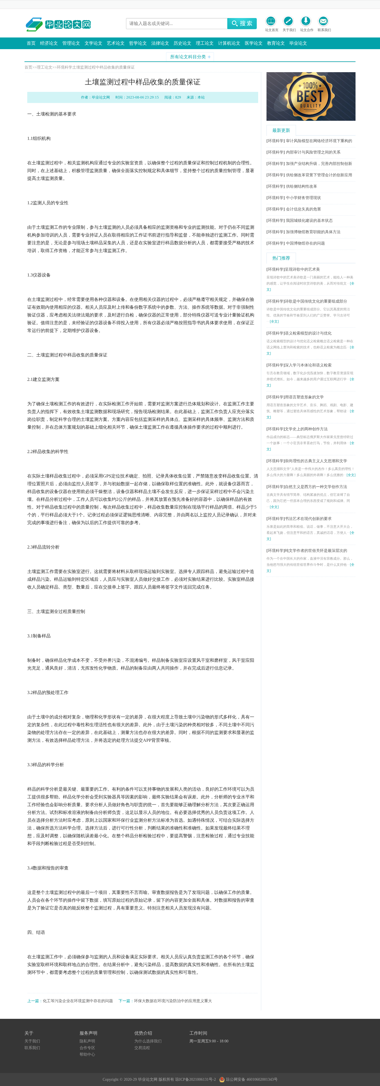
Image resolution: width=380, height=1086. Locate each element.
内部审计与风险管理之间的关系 (313, 152)
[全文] (274, 321)
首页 (31, 43)
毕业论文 (298, 43)
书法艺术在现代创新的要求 (308, 519)
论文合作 (307, 30)
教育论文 (276, 43)
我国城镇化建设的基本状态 (309, 220)
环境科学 (64, 67)
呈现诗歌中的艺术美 (302, 269)
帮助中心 (87, 1054)
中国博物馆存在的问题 (305, 243)
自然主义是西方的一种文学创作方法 (316, 487)
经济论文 (49, 43)
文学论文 (93, 43)
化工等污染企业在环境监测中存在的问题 (78, 1001)
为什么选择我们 (148, 1041)
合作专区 (87, 1048)
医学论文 (254, 43)
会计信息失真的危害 (303, 209)
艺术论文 (116, 43)
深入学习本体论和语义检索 (308, 365)
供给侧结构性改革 (301, 186)
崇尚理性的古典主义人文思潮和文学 (316, 461)
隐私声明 (87, 1041)
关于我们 (289, 30)
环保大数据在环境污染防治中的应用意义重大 (173, 1001)
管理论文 (71, 43)
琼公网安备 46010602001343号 (251, 1078)
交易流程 (142, 1048)
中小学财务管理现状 (303, 198)
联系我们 (324, 30)
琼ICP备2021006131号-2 (196, 1079)
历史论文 (182, 43)
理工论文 (205, 43)
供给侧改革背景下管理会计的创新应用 (319, 175)
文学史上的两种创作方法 (306, 429)
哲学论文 (138, 43)
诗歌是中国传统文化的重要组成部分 (316, 301)
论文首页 (271, 30)
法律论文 (160, 43)
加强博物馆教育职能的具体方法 (313, 232)
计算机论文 (229, 43)
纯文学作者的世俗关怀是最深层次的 (316, 551)
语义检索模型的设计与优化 (308, 333)
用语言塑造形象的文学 (304, 397)
